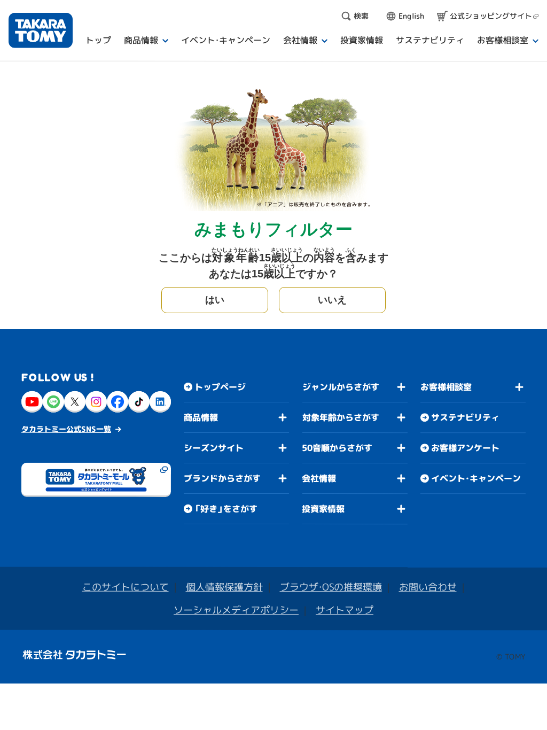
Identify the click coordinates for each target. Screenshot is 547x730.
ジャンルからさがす (340, 387)
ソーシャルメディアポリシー (236, 610)
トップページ (220, 387)
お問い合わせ (428, 587)
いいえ (332, 299)
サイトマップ (344, 610)
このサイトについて (125, 587)
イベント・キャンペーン (476, 478)
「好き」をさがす (225, 509)
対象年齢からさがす (340, 417)
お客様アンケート (465, 448)
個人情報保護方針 (224, 587)
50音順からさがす (337, 448)
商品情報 (201, 417)
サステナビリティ (465, 417)
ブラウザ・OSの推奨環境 (331, 587)
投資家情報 (323, 509)
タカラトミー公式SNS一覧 (66, 429)
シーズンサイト (214, 448)
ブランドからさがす (222, 478)
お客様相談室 (446, 387)
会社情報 (319, 478)
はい (214, 299)
